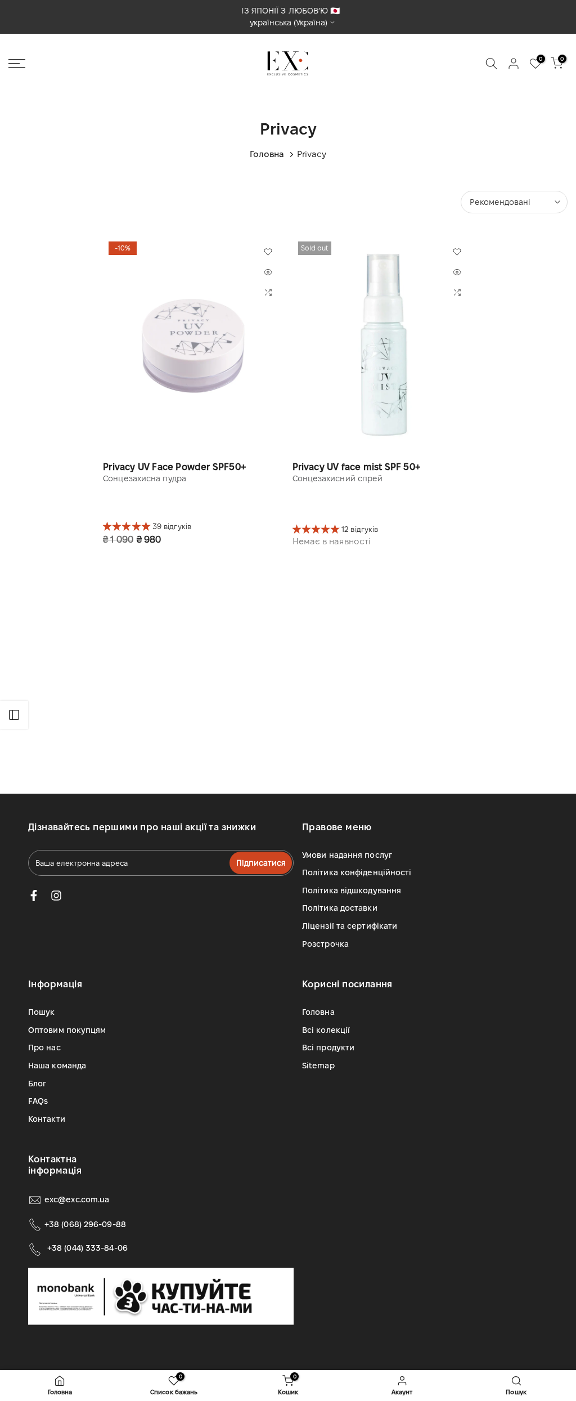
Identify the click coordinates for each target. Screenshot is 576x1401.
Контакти (46, 1119)
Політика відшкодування (351, 890)
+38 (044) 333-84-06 (87, 1247)
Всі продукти (328, 1047)
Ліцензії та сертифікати (349, 925)
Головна (267, 154)
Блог (37, 1083)
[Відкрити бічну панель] (14, 715)
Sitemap (318, 1065)
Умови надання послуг (347, 855)
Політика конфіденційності (357, 872)
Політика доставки (339, 907)
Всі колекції (326, 1030)
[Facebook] (33, 895)
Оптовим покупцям (67, 1030)
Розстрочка (325, 943)
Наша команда (57, 1065)
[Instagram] (56, 895)
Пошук (41, 1012)
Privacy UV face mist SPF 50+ (356, 467)
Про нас (44, 1047)
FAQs (38, 1100)
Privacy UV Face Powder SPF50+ (174, 467)
